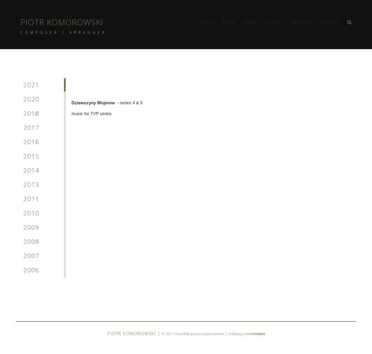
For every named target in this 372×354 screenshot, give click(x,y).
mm (255, 333)
